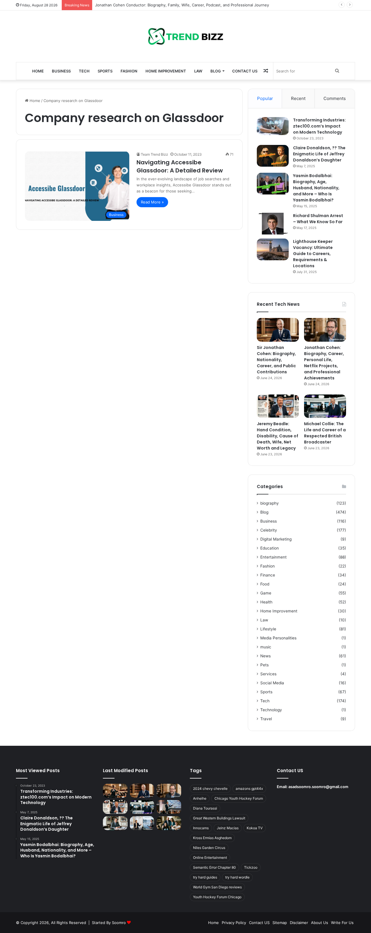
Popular (265, 98)
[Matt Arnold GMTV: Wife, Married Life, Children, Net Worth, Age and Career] (169, 823)
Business (61, 71)
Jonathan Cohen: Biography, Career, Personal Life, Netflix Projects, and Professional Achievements (324, 363)
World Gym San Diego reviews (217, 887)
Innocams (201, 828)
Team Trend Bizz (154, 154)
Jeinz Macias (228, 828)
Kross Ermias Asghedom (212, 838)
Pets (264, 665)
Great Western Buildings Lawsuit (219, 818)
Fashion (129, 71)
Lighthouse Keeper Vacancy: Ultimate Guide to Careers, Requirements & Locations (313, 254)
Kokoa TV (255, 828)
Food (264, 584)
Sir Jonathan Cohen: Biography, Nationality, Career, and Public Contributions (276, 360)
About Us (319, 922)
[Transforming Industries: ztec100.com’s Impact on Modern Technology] (273, 126)
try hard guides (205, 877)
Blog (215, 71)
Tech (84, 71)
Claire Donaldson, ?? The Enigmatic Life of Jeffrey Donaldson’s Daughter (319, 154)
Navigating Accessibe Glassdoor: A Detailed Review (180, 166)
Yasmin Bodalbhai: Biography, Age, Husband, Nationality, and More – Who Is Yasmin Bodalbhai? (316, 188)
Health (266, 602)
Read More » (152, 202)
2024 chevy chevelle (210, 788)
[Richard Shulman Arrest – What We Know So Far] (273, 223)
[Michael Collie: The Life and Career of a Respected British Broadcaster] (325, 406)
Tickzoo (250, 867)
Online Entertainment (210, 857)
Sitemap (279, 922)
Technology (271, 710)
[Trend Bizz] (185, 36)
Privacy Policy (234, 922)
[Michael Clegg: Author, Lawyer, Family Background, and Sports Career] (115, 823)
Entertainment (273, 557)
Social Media (272, 683)
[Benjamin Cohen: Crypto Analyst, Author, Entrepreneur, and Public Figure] (169, 807)
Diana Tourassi (205, 808)
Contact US (244, 71)
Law (198, 71)
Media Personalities (278, 638)
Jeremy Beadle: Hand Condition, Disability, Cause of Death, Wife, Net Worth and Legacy (277, 436)
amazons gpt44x (249, 788)
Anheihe (199, 798)
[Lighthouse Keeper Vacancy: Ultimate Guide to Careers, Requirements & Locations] (273, 249)
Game (265, 593)
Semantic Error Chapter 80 (214, 867)
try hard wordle (237, 877)
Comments (334, 98)
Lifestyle (268, 629)
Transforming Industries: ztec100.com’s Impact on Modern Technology (319, 126)
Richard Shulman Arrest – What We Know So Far (318, 219)
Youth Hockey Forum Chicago (217, 897)
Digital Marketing (276, 539)
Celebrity (268, 530)
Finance (267, 575)
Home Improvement (166, 71)
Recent (298, 98)
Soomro (119, 922)
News (265, 656)
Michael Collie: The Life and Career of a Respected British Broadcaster (325, 433)
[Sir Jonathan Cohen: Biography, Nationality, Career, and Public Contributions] (278, 330)
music (265, 647)
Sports (105, 71)
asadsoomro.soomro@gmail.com (318, 786)
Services (268, 674)
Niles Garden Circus (209, 847)
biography (269, 503)
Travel (266, 718)
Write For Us (342, 922)
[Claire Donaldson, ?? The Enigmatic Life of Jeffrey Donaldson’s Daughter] (273, 156)
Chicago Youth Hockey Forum (238, 798)
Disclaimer (299, 922)
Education (269, 548)
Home (38, 71)
